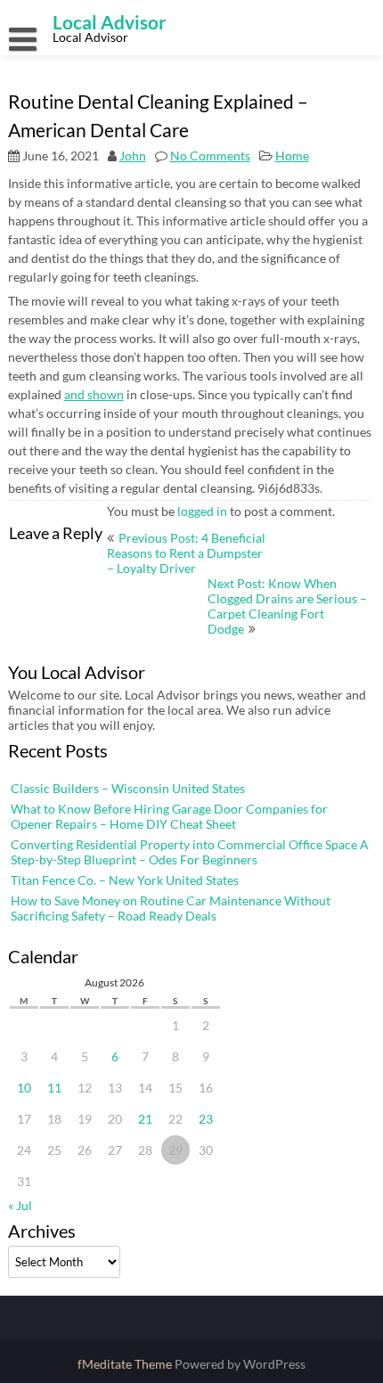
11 (54, 1087)
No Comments (210, 155)
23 (206, 1118)
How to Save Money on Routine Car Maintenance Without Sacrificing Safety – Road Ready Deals (170, 908)
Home (292, 155)
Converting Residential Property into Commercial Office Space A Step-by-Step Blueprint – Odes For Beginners (190, 852)
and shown (94, 394)
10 (24, 1087)
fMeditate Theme (126, 1363)
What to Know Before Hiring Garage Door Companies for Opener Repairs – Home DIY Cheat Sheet (169, 816)
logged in (202, 511)
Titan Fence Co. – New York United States (125, 880)
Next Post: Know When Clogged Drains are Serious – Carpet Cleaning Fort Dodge (287, 606)
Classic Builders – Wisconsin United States (128, 788)
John (132, 155)
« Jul (20, 1205)
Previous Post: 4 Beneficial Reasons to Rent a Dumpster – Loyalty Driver (186, 553)
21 (145, 1118)
